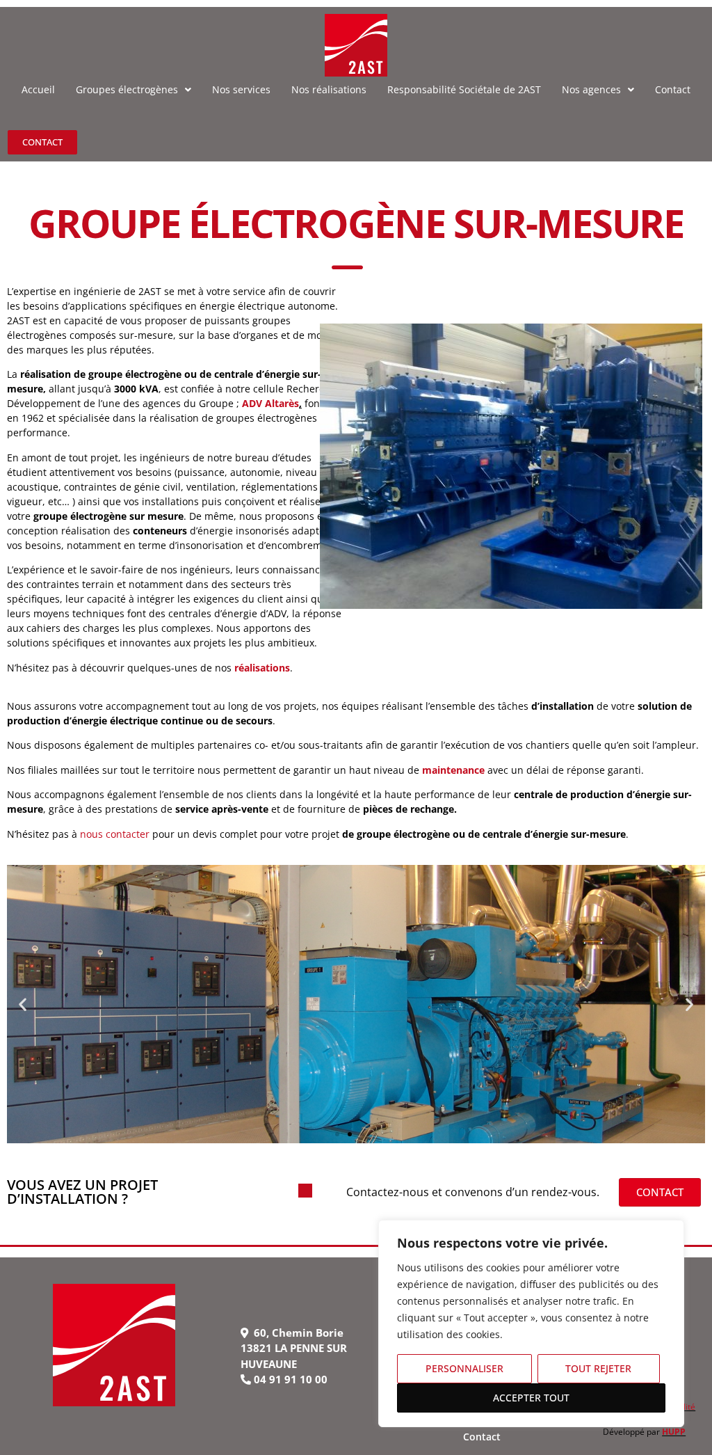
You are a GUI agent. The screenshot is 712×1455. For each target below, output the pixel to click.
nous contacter (114, 834)
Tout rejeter (598, 1368)
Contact (482, 1436)
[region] (531, 1323)
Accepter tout (531, 1397)
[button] (22, 1003)
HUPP (674, 1432)
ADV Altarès (270, 403)
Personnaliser (464, 1368)
